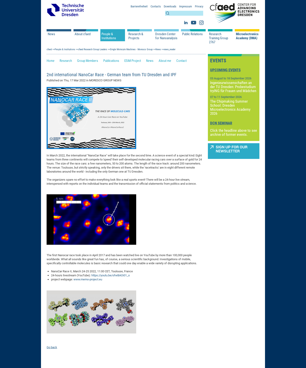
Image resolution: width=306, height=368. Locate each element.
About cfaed (83, 34)
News (51, 34)
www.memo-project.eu (87, 279)
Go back (52, 347)
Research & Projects (135, 36)
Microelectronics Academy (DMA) (247, 36)
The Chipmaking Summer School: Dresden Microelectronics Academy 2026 (230, 107)
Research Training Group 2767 (218, 38)
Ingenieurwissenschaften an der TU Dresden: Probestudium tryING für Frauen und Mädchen (233, 86)
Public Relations (192, 34)
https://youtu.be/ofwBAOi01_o (110, 275)
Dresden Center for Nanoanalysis (166, 36)
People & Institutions (108, 36)
